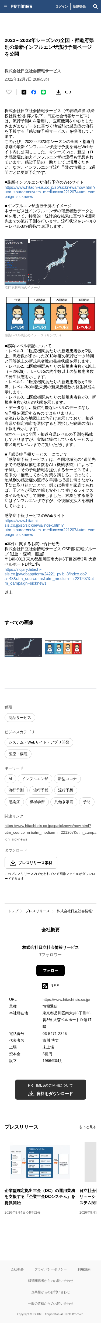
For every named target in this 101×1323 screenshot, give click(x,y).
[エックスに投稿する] (24, 92)
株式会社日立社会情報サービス (50, 947)
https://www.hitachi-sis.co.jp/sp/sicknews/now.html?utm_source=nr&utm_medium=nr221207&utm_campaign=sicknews (50, 192)
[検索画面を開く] (95, 6)
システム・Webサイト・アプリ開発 (39, 742)
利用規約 (84, 1269)
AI (10, 779)
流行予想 (65, 790)
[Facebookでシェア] (33, 92)
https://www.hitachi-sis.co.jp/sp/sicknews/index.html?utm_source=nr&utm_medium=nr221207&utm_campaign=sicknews (50, 527)
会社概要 (17, 1269)
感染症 (14, 802)
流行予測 (16, 790)
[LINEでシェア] (43, 92)
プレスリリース (37, 911)
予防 (86, 802)
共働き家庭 (63, 802)
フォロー (50, 970)
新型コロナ (67, 779)
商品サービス (20, 717)
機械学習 (37, 802)
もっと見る (87, 1127)
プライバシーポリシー (50, 1269)
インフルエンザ (35, 779)
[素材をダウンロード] (58, 92)
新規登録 (79, 6)
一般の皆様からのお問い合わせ (50, 1303)
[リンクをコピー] (68, 92)
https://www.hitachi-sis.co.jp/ (66, 999)
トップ (13, 911)
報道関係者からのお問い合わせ (50, 1280)
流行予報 (40, 790)
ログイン (61, 6)
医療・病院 (18, 754)
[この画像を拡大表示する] (23, 647)
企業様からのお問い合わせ (50, 1292)
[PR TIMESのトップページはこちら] (21, 6)
